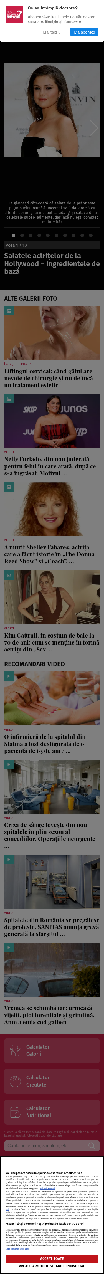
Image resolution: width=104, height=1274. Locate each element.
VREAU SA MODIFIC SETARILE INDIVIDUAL (52, 1266)
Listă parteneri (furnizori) (17, 1249)
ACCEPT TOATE (52, 1258)
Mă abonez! (84, 32)
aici (7, 1209)
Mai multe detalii (47, 1188)
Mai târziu (51, 32)
